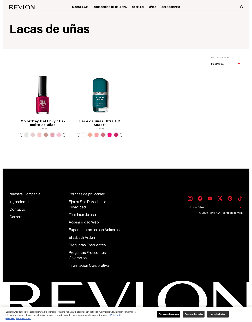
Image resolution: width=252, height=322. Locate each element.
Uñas (152, 7)
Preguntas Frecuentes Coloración (87, 255)
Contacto (17, 209)
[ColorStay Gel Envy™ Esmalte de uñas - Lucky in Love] (59, 135)
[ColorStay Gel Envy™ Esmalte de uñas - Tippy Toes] (52, 135)
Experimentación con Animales (94, 230)
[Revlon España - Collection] (22, 7)
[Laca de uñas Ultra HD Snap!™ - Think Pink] (96, 135)
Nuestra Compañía (24, 194)
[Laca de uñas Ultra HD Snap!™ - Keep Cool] (90, 135)
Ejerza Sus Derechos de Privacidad (89, 204)
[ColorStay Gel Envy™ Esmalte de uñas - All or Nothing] (33, 135)
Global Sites (196, 207)
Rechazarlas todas (194, 314)
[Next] (64, 135)
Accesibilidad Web (84, 222)
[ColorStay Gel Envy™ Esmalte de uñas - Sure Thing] (26, 135)
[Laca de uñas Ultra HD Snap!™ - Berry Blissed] (116, 135)
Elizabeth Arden (82, 237)
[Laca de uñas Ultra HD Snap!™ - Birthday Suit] (103, 135)
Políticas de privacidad (87, 194)
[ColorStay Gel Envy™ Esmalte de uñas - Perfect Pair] (46, 135)
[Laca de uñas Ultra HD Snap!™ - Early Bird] (83, 135)
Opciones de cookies (169, 314)
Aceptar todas (218, 314)
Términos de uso (82, 214)
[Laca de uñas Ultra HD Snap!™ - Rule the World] (109, 135)
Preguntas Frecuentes (87, 245)
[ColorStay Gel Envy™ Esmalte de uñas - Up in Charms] (39, 135)
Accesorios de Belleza (110, 7)
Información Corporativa (89, 265)
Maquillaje (80, 7)
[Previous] (21, 135)
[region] (126, 314)
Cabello (138, 7)
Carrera (16, 217)
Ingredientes (20, 202)
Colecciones (170, 7)
